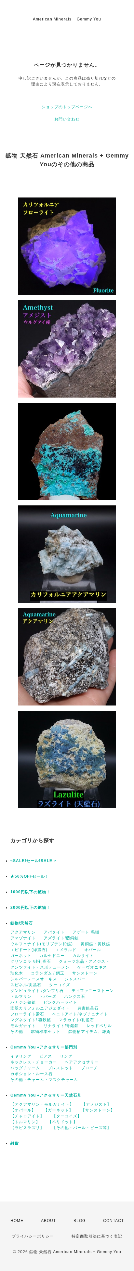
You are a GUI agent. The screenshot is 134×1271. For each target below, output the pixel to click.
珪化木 (16, 973)
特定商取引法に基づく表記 (97, 1236)
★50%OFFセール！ (29, 876)
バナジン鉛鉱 (23, 1002)
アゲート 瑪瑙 (86, 932)
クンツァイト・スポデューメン (40, 967)
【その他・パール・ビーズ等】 (81, 1127)
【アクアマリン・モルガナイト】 (42, 1104)
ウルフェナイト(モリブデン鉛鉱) (41, 944)
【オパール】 (23, 1110)
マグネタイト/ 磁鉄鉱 (30, 1020)
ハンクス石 (74, 996)
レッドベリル (99, 1025)
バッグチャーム (25, 1068)
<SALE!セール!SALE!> (33, 860)
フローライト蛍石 (27, 1014)
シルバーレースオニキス (33, 979)
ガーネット (21, 955)
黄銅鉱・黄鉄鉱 (95, 944)
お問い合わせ (67, 119)
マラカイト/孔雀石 (76, 1020)
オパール (92, 949)
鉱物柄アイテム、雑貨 (89, 1031)
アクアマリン (23, 932)
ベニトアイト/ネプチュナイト (80, 1014)
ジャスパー (75, 979)
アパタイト (54, 932)
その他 (16, 1031)
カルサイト (83, 955)
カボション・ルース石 (31, 1074)
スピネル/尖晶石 (25, 985)
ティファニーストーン (93, 990)
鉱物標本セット (45, 1031)
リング (66, 1056)
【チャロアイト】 (27, 1116)
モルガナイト (23, 1025)
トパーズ (47, 996)
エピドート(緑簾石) (28, 949)
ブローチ (89, 1068)
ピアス (45, 1056)
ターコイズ (59, 985)
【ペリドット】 (62, 1122)
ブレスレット (60, 1068)
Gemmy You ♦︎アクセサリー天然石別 (46, 1095)
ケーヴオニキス (92, 967)
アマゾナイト (23, 938)
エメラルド (65, 949)
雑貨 (14, 1143)
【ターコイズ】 (67, 1116)
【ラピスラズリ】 (27, 1127)
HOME (16, 1220)
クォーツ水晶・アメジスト (84, 961)
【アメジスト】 (96, 1104)
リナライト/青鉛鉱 (61, 1025)
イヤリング (21, 1056)
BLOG (80, 1220)
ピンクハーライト (60, 1002)
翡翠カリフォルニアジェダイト (40, 1008)
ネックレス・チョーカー (33, 1062)
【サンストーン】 (98, 1110)
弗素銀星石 (88, 1008)
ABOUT (48, 1220)
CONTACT (113, 1220)
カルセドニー (52, 955)
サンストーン (85, 973)
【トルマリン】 (25, 1122)
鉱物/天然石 (21, 923)
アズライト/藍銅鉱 (61, 938)
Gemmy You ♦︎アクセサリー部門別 (43, 1047)
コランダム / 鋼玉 (47, 973)
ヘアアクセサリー (82, 1062)
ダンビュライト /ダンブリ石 (37, 990)
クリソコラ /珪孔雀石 (30, 961)
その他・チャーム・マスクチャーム (44, 1079)
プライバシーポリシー (33, 1236)
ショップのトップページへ (67, 107)
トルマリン (21, 996)
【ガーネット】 (58, 1110)
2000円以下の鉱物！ (30, 907)
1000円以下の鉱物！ (30, 892)
